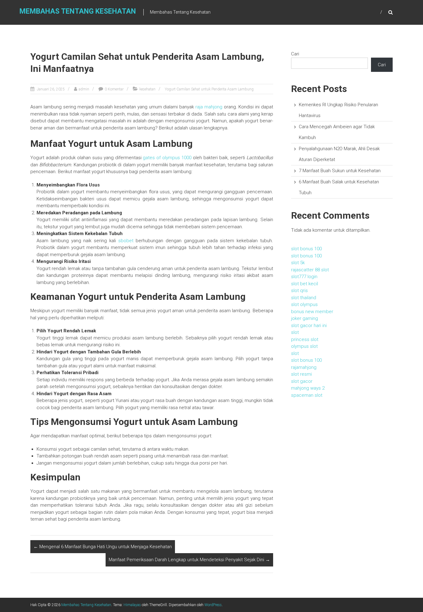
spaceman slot (306, 395)
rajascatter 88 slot (310, 270)
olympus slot (304, 346)
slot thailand (303, 297)
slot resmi (301, 374)
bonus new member (312, 311)
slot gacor (301, 381)
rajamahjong (303, 367)
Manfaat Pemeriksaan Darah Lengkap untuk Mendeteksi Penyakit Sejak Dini (189, 559)
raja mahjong (208, 107)
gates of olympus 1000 (167, 157)
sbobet (125, 240)
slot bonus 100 (306, 248)
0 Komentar (114, 89)
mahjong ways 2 (308, 388)
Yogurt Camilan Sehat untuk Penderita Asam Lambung (209, 89)
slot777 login (304, 276)
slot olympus (304, 304)
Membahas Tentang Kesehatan (78, 11)
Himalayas (132, 605)
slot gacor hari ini (309, 325)
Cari (295, 54)
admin (84, 89)
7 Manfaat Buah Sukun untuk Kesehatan (340, 170)
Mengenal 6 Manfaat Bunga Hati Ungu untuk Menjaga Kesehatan (102, 546)
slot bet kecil (304, 283)
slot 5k (298, 262)
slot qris (299, 290)
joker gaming (304, 318)
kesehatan (147, 89)
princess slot (304, 339)
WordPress (213, 605)
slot (295, 332)
